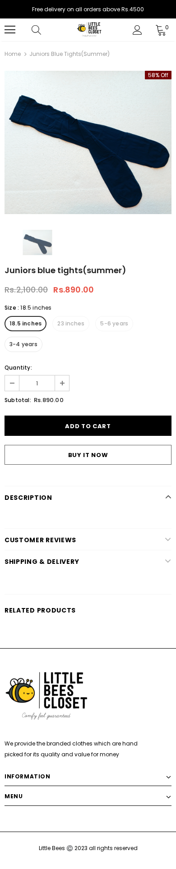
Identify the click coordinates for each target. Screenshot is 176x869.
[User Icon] (137, 30)
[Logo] (89, 29)
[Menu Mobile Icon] (10, 29)
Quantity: (18, 367)
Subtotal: (18, 400)
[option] (88, 142)
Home (13, 54)
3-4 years (23, 344)
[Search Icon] (45, 30)
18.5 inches (25, 323)
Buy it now (88, 455)
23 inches (70, 323)
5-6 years (114, 323)
